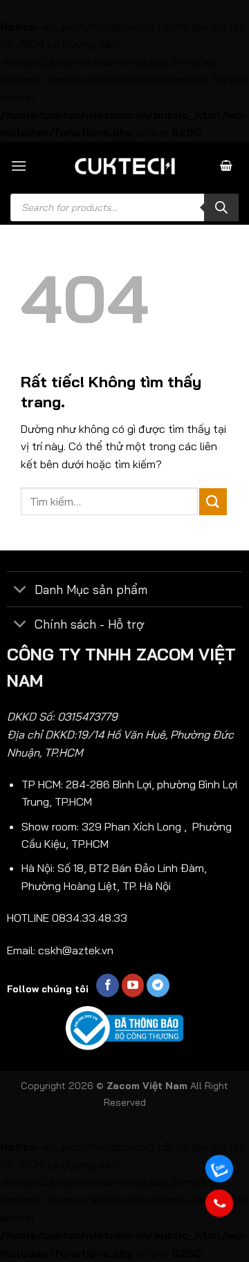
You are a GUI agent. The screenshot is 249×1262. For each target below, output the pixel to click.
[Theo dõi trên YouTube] (133, 985)
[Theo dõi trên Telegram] (158, 985)
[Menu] (18, 166)
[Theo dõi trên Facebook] (107, 985)
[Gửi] (213, 501)
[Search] (221, 207)
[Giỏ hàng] (226, 165)
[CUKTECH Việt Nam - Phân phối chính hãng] (124, 166)
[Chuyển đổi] (20, 590)
